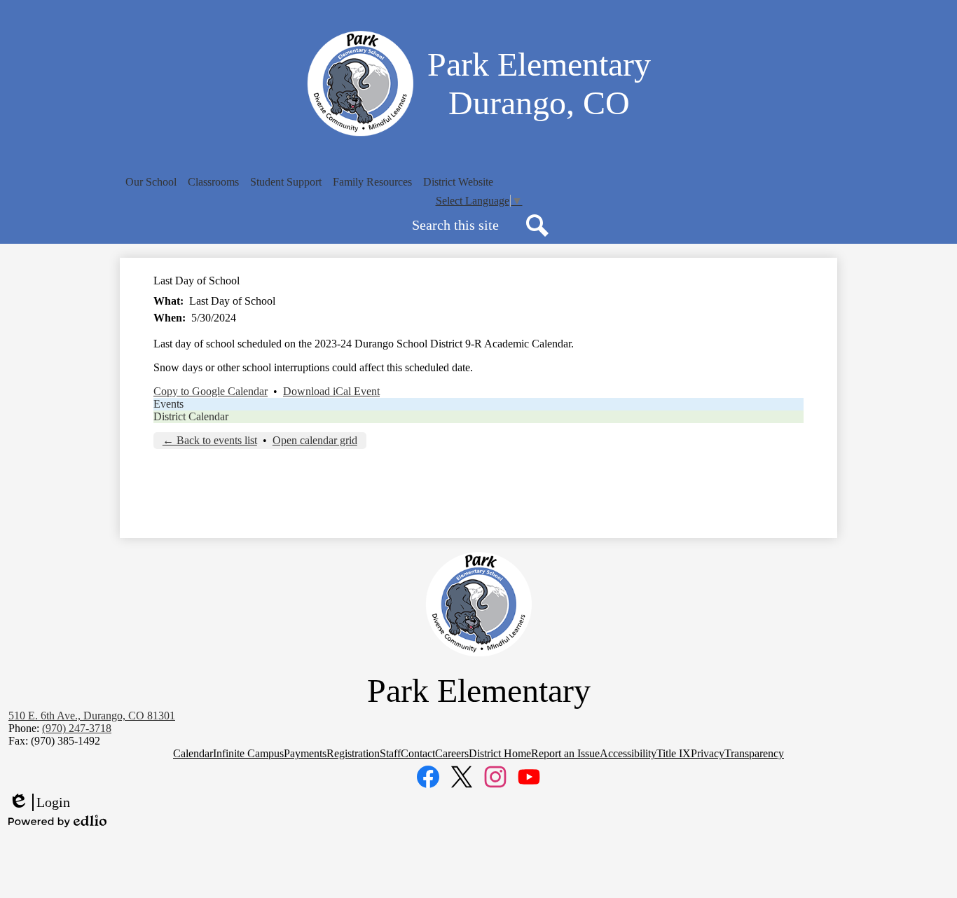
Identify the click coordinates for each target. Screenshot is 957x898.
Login (39, 802)
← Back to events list (210, 440)
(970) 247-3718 (76, 728)
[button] (151, 182)
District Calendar (190, 416)
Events (168, 404)
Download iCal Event (331, 391)
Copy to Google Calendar (210, 391)
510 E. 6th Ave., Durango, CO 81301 (91, 715)
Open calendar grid (315, 440)
